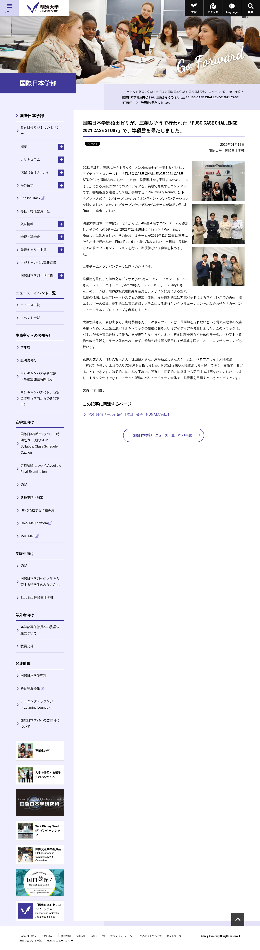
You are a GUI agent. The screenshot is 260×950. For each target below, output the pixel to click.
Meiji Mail (27, 536)
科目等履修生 (30, 688)
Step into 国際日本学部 (37, 597)
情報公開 (66, 936)
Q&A (24, 484)
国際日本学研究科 (34, 675)
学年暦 (25, 347)
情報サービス (98, 936)
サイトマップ (174, 936)
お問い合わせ (48, 936)
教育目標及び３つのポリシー (40, 130)
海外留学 (27, 185)
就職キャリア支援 (34, 250)
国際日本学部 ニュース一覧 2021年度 (215, 91)
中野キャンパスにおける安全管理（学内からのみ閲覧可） (40, 398)
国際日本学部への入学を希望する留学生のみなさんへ (40, 581)
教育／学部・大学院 (151, 91)
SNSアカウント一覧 (31, 940)
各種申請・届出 (32, 497)
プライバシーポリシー (122, 936)
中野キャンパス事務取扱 (38, 262)
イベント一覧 (30, 318)
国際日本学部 (176, 91)
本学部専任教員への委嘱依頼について (40, 630)
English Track (30, 198)
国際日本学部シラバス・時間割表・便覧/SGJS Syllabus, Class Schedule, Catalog (40, 443)
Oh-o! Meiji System (34, 523)
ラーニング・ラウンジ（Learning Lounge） (37, 704)
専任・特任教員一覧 (35, 211)
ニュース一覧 (30, 305)
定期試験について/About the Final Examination (41, 468)
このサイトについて (151, 936)
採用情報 (81, 936)
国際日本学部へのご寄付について (40, 723)
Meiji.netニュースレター (60, 940)
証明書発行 (29, 360)
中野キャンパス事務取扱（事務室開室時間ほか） (38, 376)
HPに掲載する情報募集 (37, 510)
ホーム (131, 91)
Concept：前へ (28, 936)
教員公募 (27, 646)
